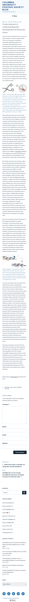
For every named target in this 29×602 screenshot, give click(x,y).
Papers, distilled (11, 387)
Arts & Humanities (7, 503)
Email (4, 435)
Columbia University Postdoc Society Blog (13, 6)
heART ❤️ (5, 512)
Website (5, 443)
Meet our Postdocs (7, 516)
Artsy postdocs (6, 506)
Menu (15, 16)
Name (4, 426)
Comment (5, 404)
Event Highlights (7, 509)
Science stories (6, 529)
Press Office (5, 526)
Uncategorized (6, 532)
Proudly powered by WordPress (10, 598)
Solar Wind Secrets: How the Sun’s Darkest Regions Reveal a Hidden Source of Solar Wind (14, 544)
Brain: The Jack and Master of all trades (13, 565)
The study (18, 151)
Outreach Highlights (7, 519)
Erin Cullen (17, 22)
